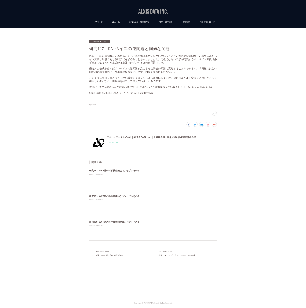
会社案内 (186, 22)
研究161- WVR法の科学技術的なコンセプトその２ (114, 196)
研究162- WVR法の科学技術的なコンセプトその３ (114, 170)
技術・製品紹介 (166, 22)
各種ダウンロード (207, 22)
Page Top (153, 290)
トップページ (97, 22)
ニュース (116, 22)
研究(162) (92, 105)
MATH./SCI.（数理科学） (139, 22)
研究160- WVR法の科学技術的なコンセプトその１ (114, 221)
